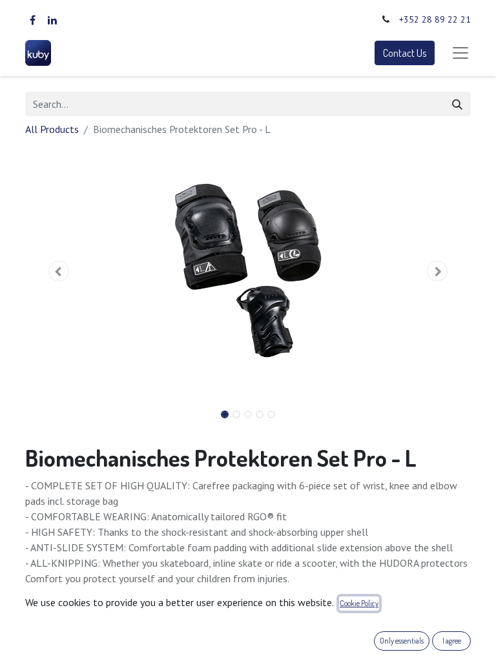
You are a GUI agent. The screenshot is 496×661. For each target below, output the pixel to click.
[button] (58, 271)
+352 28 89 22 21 (435, 19)
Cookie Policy (359, 603)
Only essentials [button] (402, 641)
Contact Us (404, 52)
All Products (52, 129)
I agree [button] (451, 641)
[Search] (457, 104)
